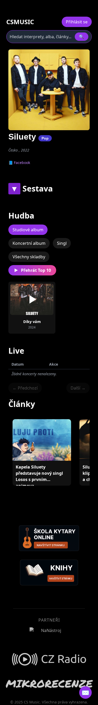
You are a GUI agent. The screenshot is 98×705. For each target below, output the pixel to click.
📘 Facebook (19, 162)
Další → (78, 388)
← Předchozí (25, 388)
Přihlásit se (77, 22)
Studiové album (28, 230)
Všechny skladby (29, 257)
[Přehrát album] (32, 299)
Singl (62, 243)
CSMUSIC (20, 22)
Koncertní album (29, 243)
